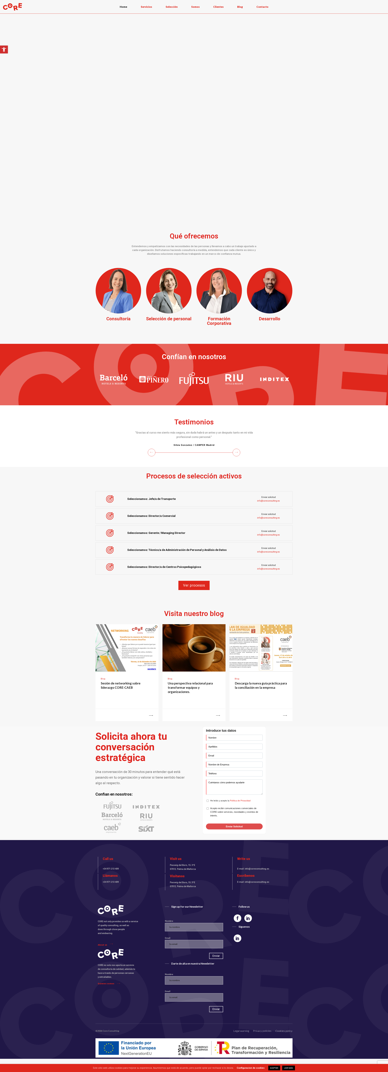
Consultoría (118, 318)
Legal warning (241, 1035)
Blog (103, 683)
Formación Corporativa (219, 321)
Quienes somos (106, 988)
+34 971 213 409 (111, 873)
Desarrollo (269, 318)
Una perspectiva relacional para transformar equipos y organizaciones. (190, 692)
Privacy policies (262, 1035)
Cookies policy (284, 1035)
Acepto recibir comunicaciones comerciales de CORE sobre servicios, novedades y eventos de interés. (234, 816)
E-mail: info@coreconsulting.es (253, 873)
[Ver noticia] (146, 719)
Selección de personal (168, 318)
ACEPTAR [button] (274, 1068)
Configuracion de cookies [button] (250, 1068)
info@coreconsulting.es (268, 505)
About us (102, 949)
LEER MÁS (288, 1068)
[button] (4, 49)
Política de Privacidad (240, 805)
